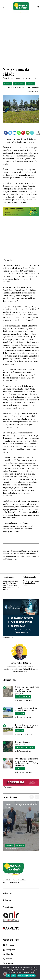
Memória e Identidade (23, 697)
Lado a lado (20, 769)
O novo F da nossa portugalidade (22, 743)
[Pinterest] (23, 133)
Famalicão (30, 84)
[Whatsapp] (19, 133)
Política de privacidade (26, 975)
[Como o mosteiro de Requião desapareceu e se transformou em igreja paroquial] (8, 691)
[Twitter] (10, 133)
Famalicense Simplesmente (25, 747)
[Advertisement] (21, 40)
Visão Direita (20, 714)
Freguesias (20, 846)
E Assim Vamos (19, 84)
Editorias (7, 893)
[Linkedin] (14, 133)
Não (13, 975)
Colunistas (7, 84)
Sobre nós (7, 900)
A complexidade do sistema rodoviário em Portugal (26, 709)
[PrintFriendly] (32, 133)
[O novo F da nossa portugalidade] (8, 746)
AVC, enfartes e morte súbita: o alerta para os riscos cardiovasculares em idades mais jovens (26, 762)
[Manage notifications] (5, 974)
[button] (3, 7)
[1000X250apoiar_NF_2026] (21, 211)
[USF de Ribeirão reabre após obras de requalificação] (8, 729)
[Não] (37, 972)
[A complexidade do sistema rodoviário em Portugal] (8, 712)
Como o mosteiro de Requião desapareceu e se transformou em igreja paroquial (27, 690)
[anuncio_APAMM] (21, 617)
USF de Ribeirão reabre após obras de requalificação (26, 726)
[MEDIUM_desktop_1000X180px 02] (21, 782)
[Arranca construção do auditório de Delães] (30, 583)
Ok (8, 975)
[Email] (28, 133)
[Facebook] (6, 133)
